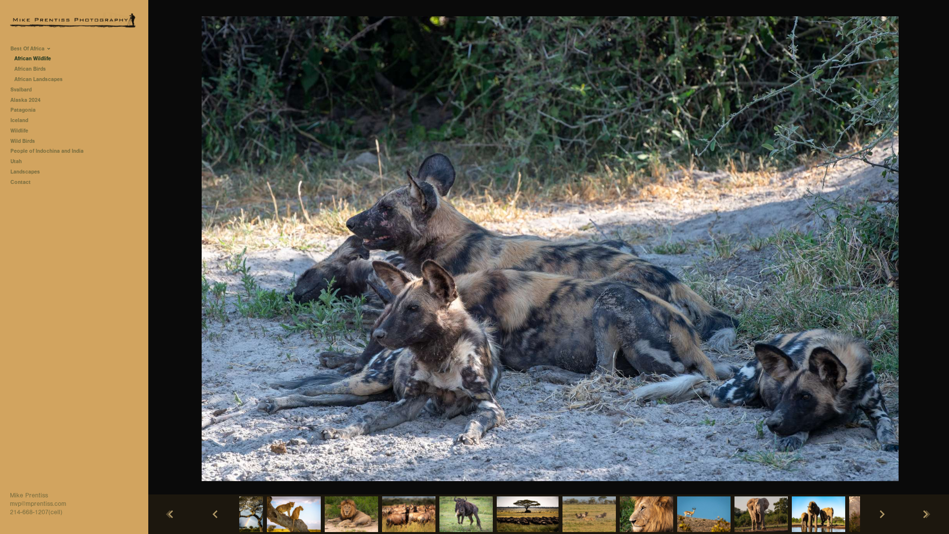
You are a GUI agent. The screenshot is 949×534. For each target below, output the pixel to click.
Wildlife (19, 131)
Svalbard (21, 90)
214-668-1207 (29, 512)
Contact (20, 182)
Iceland (19, 120)
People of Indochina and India (47, 151)
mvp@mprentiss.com (38, 503)
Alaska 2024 (25, 100)
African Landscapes (38, 79)
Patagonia (23, 110)
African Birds (30, 69)
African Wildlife (32, 58)
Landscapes (25, 172)
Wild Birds (22, 141)
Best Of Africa (28, 48)
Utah (16, 161)
